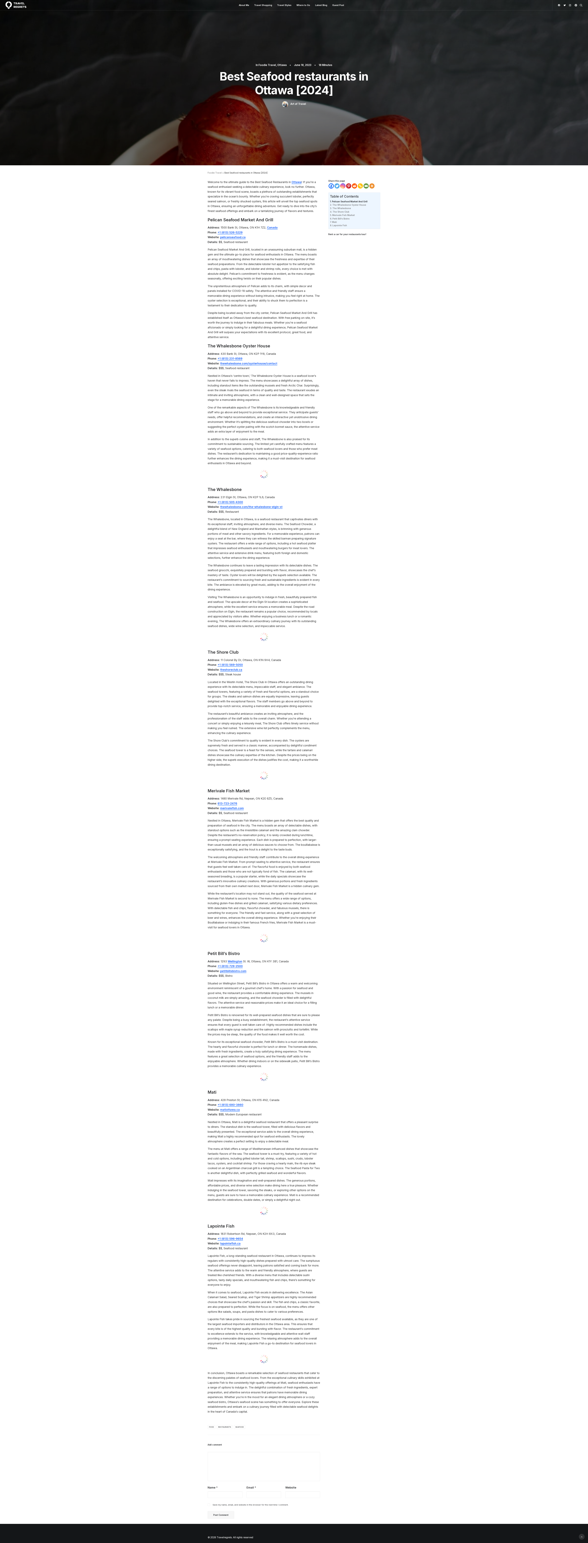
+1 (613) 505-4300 (230, 502)
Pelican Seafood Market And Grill (350, 201)
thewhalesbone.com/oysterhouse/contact (248, 363)
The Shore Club (341, 211)
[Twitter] (337, 186)
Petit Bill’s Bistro (341, 218)
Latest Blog (321, 5)
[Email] (366, 186)
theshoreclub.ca (231, 669)
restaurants (224, 1427)
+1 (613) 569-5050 (230, 664)
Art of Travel (298, 103)
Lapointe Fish (339, 225)
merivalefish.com (232, 808)
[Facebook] (331, 186)
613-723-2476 (227, 803)
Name (213, 1487)
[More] (372, 186)
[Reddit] (354, 186)
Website (290, 1487)
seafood (239, 1427)
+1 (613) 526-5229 (230, 232)
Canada (272, 227)
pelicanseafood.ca (233, 237)
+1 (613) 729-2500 (230, 966)
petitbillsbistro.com (233, 971)
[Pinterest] (348, 186)
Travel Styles (284, 5)
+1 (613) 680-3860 (230, 1104)
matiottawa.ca (230, 1109)
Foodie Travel (267, 65)
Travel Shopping (263, 5)
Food (211, 1427)
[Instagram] (342, 186)
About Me (244, 5)
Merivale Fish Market (343, 215)
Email (251, 1487)
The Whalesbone (341, 208)
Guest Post (338, 5)
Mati (334, 222)
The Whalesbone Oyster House (349, 205)
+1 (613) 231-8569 (230, 358)
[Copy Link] (360, 186)
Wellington (235, 961)
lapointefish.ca (230, 1243)
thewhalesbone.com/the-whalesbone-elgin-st (251, 506)
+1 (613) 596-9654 (230, 1238)
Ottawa (282, 65)
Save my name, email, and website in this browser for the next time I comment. (250, 1505)
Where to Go (303, 5)
